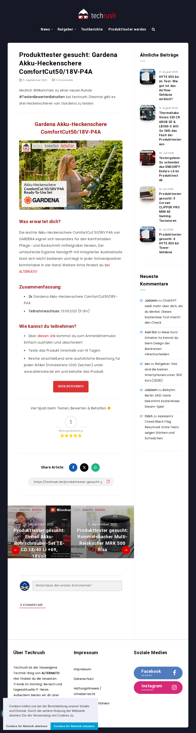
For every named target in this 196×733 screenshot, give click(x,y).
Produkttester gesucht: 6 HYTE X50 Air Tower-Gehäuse (170, 243)
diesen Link (46, 336)
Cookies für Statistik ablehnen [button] (26, 726)
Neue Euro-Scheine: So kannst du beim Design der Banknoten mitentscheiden (162, 343)
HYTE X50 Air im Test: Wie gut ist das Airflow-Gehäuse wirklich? (169, 88)
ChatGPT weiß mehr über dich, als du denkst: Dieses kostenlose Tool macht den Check (164, 311)
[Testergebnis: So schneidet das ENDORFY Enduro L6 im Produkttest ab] (147, 158)
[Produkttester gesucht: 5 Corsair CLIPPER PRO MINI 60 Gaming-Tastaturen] (147, 194)
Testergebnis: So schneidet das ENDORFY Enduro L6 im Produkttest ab (170, 169)
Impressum (82, 669)
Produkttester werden (127, 29)
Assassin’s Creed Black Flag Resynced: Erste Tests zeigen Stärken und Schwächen (162, 427)
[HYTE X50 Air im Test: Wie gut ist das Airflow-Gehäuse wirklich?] (147, 76)
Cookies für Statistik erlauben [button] (74, 726)
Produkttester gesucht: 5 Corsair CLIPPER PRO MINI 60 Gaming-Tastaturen (170, 207)
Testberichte (92, 29)
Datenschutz (84, 679)
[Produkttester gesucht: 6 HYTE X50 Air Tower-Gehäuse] (147, 234)
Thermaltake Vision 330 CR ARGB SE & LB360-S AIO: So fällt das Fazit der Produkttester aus (170, 128)
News (45, 29)
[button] (75, 715)
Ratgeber (65, 29)
